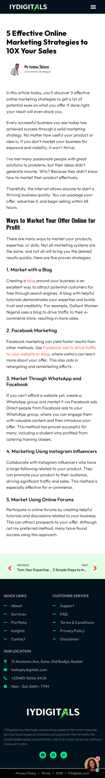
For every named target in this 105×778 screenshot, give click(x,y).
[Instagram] (53, 755)
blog (31, 280)
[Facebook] (42, 755)
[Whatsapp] (63, 755)
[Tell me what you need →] (91, 764)
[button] (93, 6)
